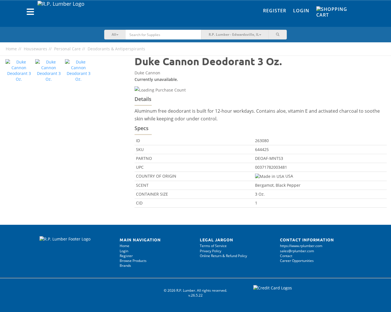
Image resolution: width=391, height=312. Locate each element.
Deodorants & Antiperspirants (116, 48)
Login (301, 10)
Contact (286, 255)
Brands (125, 265)
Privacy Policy (210, 251)
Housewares (35, 48)
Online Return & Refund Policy (223, 255)
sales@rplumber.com (297, 251)
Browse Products (133, 260)
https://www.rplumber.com (301, 245)
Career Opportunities (297, 260)
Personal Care (67, 48)
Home (11, 48)
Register (274, 10)
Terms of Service (213, 245)
